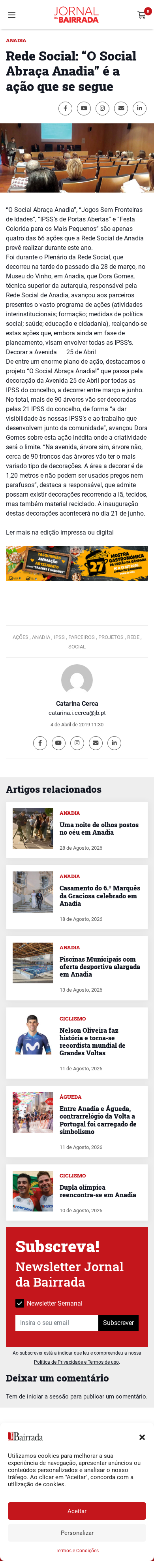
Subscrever (118, 1323)
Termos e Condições (77, 1550)
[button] (142, 1436)
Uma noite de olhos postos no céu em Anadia (99, 828)
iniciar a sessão (48, 1396)
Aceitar (77, 1511)
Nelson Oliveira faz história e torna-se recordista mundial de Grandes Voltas (93, 1041)
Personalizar (77, 1532)
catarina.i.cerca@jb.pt (77, 712)
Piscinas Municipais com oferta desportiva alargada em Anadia (100, 966)
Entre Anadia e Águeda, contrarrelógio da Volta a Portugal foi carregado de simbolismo (98, 1120)
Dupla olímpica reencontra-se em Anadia (98, 1191)
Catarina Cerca (77, 703)
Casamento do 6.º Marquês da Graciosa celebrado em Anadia (100, 895)
